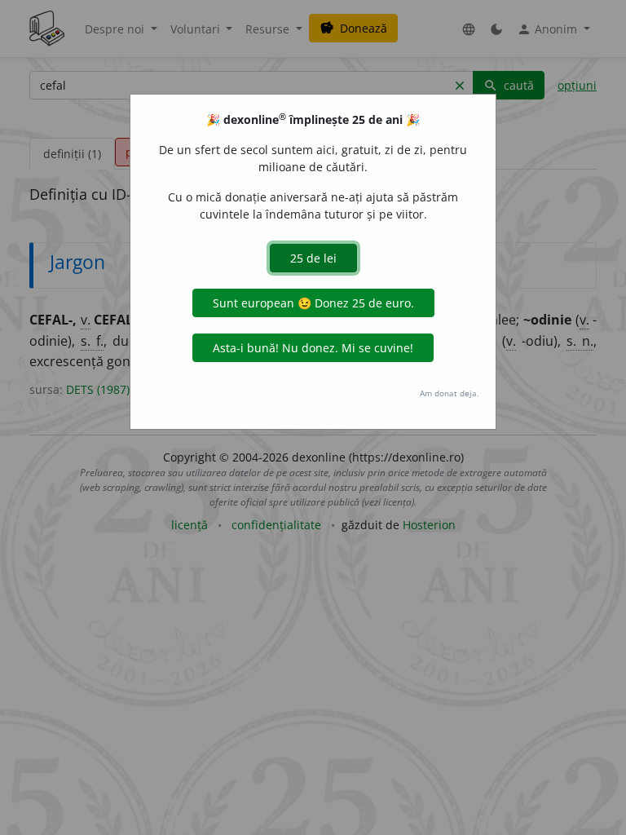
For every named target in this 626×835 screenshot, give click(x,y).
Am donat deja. (449, 393)
